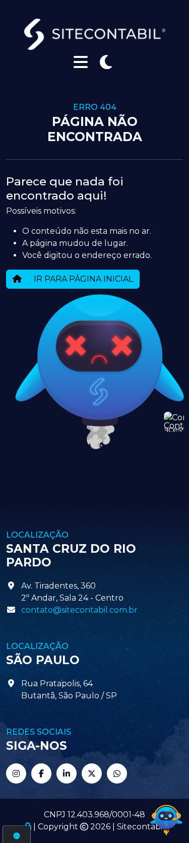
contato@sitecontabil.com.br (79, 610)
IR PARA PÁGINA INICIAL (82, 279)
